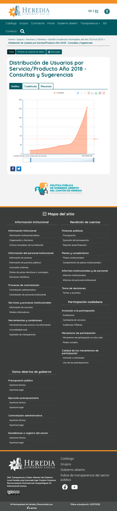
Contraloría (38, 23)
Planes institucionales (73, 257)
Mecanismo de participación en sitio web (83, 337)
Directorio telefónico (19, 277)
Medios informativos (19, 312)
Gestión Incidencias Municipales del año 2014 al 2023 (75, 39)
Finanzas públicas (72, 230)
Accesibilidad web (18, 329)
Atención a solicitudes (73, 357)
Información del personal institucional (30, 253)
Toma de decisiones (74, 288)
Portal (51, 23)
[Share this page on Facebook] (12, 168)
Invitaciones (68, 315)
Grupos (24, 23)
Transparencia (89, 23)
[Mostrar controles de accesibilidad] (107, 12)
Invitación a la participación (78, 310)
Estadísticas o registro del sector (28, 432)
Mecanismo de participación (78, 332)
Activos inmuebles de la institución (26, 245)
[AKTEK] (32, 508)
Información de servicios (21, 307)
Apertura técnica (17, 385)
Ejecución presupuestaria (23, 397)
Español (96, 11)
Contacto (11, 31)
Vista (11, 51)
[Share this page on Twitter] (18, 168)
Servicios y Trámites (36, 39)
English (90, 11)
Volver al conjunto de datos (31, 51)
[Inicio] (33, 11)
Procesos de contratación (23, 285)
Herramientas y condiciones (25, 320)
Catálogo (11, 23)
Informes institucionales (74, 275)
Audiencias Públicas (72, 324)
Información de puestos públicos (25, 262)
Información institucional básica (24, 235)
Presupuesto (69, 235)
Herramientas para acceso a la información (30, 324)
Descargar (55, 51)
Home (11, 39)
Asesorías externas (19, 267)
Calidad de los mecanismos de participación (80, 352)
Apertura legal (16, 389)
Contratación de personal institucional (27, 294)
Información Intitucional (22, 230)
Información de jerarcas (20, 257)
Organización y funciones (21, 240)
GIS (105, 23)
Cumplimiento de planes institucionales (82, 262)
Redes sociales (70, 342)
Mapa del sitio (61, 214)
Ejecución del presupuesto (76, 240)
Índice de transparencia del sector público (85, 477)
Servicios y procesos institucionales (29, 302)
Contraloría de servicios (74, 320)
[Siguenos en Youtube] (74, 487)
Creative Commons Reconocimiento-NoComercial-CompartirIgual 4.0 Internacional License (31, 483)
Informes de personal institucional (79, 280)
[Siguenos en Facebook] (65, 487)
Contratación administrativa (22, 289)
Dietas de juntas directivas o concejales (28, 272)
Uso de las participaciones (76, 362)
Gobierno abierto (67, 23)
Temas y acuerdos (72, 292)
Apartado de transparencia (22, 334)
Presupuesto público (20, 380)
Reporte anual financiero (75, 245)
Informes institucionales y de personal (85, 270)
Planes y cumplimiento (75, 253)
